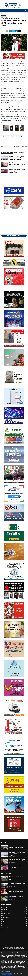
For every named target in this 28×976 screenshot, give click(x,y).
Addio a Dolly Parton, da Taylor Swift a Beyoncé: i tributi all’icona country (17, 171)
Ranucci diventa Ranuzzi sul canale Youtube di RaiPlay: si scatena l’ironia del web (16, 158)
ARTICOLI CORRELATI (7, 152)
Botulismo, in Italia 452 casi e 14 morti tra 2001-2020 (7, 145)
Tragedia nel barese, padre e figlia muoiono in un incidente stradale (17, 164)
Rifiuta (10, 973)
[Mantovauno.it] (14, 5)
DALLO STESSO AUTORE (19, 152)
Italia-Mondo (7, 13)
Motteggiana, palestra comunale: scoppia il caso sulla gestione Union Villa (17, 878)
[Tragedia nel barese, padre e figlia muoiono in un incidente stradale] (4, 164)
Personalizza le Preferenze (19, 973)
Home (2, 13)
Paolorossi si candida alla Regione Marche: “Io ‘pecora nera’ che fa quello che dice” (20, 146)
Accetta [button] (4, 973)
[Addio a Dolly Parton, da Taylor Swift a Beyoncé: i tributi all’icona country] (4, 171)
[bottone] (14, 235)
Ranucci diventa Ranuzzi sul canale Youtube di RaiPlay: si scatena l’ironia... (17, 854)
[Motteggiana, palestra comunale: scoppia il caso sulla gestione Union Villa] (4, 878)
